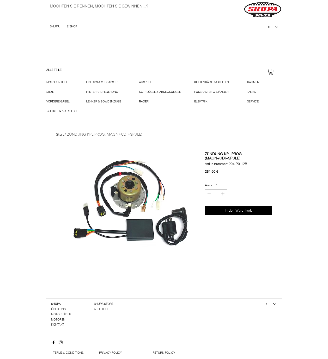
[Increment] (223, 193)
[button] (270, 72)
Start (60, 134)
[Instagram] (60, 342)
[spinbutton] (216, 193)
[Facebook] (53, 342)
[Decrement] (209, 193)
